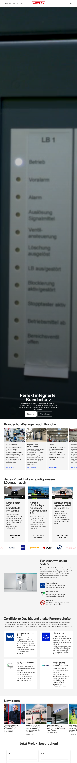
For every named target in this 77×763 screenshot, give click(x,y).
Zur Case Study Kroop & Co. (38, 536)
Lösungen (30, 414)
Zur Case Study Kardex (14, 536)
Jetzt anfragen (45, 414)
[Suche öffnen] (71, 3)
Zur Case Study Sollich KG (62, 536)
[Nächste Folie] (71, 449)
